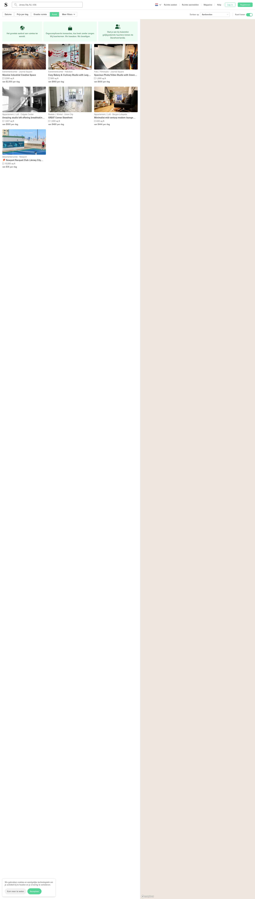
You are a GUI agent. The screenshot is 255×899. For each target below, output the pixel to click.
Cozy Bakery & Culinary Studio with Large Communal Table (69, 75)
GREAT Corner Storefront (60, 117)
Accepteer (34, 891)
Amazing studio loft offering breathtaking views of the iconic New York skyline (23, 117)
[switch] (249, 14)
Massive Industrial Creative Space (19, 75)
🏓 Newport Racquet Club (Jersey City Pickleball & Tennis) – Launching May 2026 (21, 160)
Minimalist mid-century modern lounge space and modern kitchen (113, 117)
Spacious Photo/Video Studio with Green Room (114, 75)
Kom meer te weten (15, 891)
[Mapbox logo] (147, 896)
